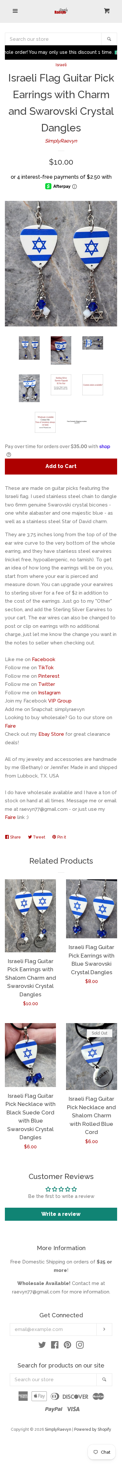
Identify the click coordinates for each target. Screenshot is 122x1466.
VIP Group (60, 701)
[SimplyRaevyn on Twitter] (42, 1346)
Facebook (43, 659)
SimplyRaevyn (61, 141)
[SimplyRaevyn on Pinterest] (67, 1346)
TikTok (46, 668)
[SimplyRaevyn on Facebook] (55, 1346)
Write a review (61, 1214)
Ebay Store (51, 734)
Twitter (46, 684)
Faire (10, 726)
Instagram (49, 693)
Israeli (61, 65)
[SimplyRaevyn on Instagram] (80, 1346)
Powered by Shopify (92, 1429)
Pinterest (49, 676)
